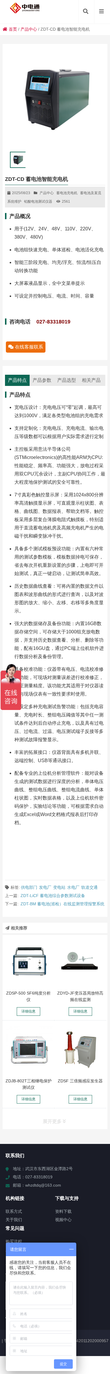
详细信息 (28, 1011)
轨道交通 (89, 887)
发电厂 (45, 887)
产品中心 (29, 29)
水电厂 (73, 887)
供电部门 (29, 887)
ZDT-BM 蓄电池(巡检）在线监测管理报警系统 (62, 903)
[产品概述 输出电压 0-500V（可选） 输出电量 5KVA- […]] (80, 1050)
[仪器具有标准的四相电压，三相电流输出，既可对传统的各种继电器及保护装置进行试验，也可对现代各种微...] (28, 1050)
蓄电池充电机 (66, 193)
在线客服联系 (29, 346)
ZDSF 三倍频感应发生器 (80, 1081)
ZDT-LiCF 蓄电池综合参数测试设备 (53, 895)
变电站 (59, 887)
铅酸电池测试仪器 (38, 201)
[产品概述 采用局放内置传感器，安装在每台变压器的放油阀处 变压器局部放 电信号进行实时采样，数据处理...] (80, 962)
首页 (13, 29)
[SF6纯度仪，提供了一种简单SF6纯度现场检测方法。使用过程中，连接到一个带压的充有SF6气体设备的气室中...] (28, 962)
